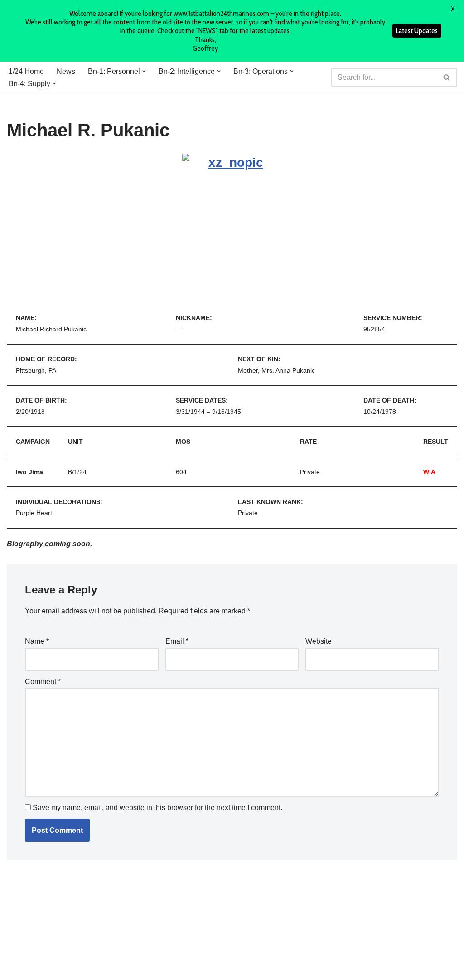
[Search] (447, 77)
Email (176, 641)
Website (318, 641)
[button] (144, 71)
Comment (43, 681)
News (66, 71)
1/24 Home (26, 71)
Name (37, 641)
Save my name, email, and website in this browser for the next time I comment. (157, 807)
